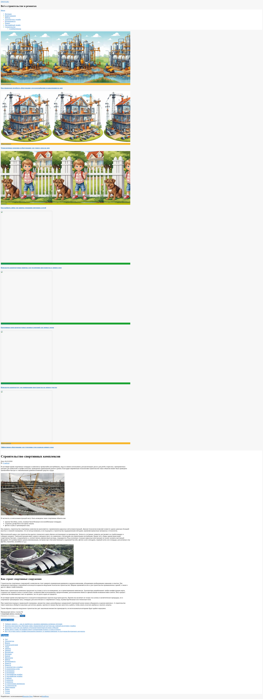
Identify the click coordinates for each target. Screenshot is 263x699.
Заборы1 (4, 204)
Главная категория (11, 645)
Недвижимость (10, 661)
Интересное (9, 652)
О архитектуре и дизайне (14, 667)
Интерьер (8, 654)
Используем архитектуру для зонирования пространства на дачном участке (29, 387)
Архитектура (5, 263)
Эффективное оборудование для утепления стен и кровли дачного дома (27, 447)
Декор (7, 647)
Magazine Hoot (27, 696)
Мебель (7, 659)
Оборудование (6, 84)
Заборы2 (8, 650)
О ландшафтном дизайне (13, 674)
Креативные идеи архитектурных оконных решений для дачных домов (27, 327)
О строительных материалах (15, 684)
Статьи (7, 691)
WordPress (45, 696)
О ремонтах (9, 680)
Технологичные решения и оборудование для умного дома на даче (25, 148)
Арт (6, 639)
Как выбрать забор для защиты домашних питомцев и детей (23, 208)
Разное (7, 689)
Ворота (7, 643)
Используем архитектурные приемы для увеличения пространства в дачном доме (31, 268)
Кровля (7, 656)
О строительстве (11, 685)
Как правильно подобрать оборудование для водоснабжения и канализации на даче (32, 88)
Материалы (9, 658)
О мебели (6, 463)
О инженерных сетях (12, 669)
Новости (8, 663)
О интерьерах (9, 671)
